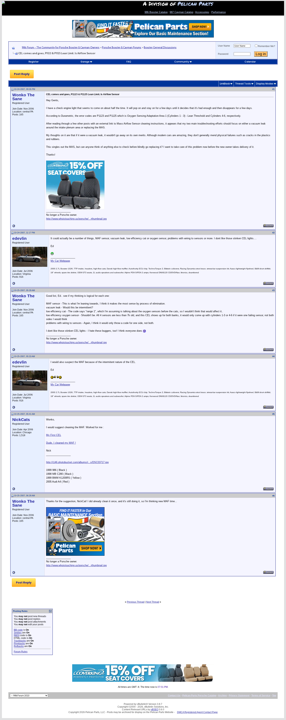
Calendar (250, 61)
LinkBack (225, 83)
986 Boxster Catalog (156, 12)
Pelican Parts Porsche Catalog (199, 695)
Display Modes (264, 83)
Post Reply (22, 74)
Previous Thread (135, 602)
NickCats (21, 419)
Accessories (202, 12)
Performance (218, 12)
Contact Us (174, 695)
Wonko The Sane (23, 97)
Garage (85, 61)
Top (274, 695)
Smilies (18, 632)
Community (181, 61)
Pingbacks (19, 643)
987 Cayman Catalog (181, 12)
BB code (18, 630)
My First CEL (53, 435)
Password (223, 54)
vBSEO (154, 709)
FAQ (128, 61)
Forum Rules (20, 651)
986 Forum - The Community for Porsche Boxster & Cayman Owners (60, 47)
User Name (224, 45)
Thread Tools (243, 83)
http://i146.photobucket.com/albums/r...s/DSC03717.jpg (77, 462)
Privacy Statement (239, 695)
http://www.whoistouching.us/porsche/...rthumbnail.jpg (76, 218)
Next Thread (152, 602)
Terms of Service (260, 695)
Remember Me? (266, 46)
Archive (222, 695)
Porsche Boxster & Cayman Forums (121, 47)
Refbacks (19, 646)
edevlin (19, 238)
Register (34, 61)
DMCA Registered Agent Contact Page (197, 712)
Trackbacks (20, 640)
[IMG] (16, 635)
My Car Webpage (60, 260)
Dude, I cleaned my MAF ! (61, 442)
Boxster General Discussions (160, 47)
